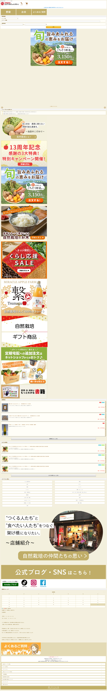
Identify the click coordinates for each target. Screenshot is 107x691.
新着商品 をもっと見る (53, 438)
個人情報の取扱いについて (8, 679)
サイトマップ (5, 681)
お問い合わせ (5, 684)
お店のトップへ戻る (6, 664)
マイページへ (5, 669)
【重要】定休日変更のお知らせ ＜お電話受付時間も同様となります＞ (16, 113)
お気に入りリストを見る (7, 671)
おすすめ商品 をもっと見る (53, 475)
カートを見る (5, 666)
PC (58, 687)
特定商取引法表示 (6, 676)
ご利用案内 (5, 674)
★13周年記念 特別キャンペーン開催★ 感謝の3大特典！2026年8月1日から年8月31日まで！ (20, 111)
